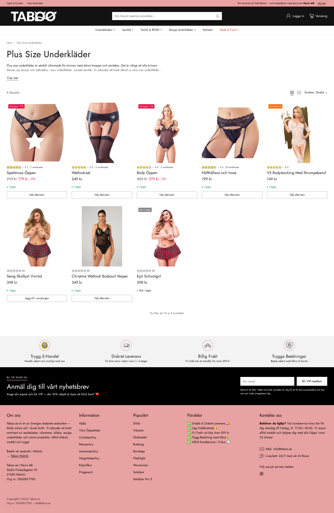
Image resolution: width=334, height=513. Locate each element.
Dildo (136, 423)
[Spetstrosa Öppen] (37, 133)
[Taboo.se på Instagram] (261, 474)
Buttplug (138, 444)
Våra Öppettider (89, 430)
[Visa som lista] (299, 92)
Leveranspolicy (88, 451)
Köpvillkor (85, 465)
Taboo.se (35, 499)
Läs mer (322, 3)
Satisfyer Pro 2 (142, 479)
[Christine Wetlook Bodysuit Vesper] (102, 236)
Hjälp (82, 423)
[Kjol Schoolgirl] (167, 236)
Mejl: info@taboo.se (279, 449)
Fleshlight (139, 458)
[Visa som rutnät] (292, 92)
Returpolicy (86, 444)
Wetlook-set (81, 173)
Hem (9, 43)
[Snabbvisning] (62, 107)
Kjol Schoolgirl (149, 276)
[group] (25, 168)
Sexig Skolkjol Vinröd (24, 276)
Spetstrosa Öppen (21, 173)
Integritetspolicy (89, 458)
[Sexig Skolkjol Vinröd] (37, 236)
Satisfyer (138, 472)
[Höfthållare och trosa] (232, 133)
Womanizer (140, 465)
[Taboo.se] (34, 16)
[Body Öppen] (167, 133)
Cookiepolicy (87, 437)
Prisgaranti (86, 472)
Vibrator (138, 430)
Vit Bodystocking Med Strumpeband (296, 173)
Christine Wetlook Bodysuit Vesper (100, 276)
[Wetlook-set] (102, 133)
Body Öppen (147, 173)
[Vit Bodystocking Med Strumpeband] (297, 133)
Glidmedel (140, 437)
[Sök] (217, 16)
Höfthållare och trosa (219, 173)
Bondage (139, 451)
